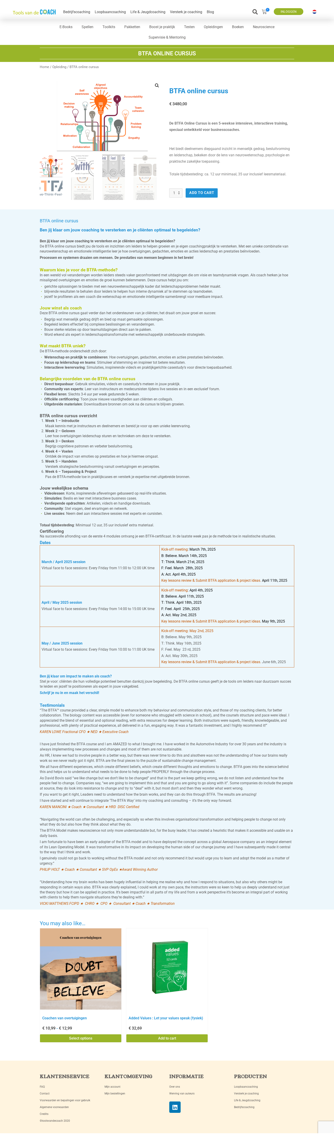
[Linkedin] (175, 1107)
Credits (44, 1114)
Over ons (174, 1086)
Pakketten (132, 27)
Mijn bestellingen (115, 1093)
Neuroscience (263, 27)
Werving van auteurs (181, 1093)
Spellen (87, 27)
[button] (255, 12)
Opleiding (59, 67)
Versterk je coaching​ (186, 12)
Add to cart (201, 193)
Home (44, 67)
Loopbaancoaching (110, 12)
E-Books (66, 27)
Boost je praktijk (162, 27)
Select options (80, 1038)
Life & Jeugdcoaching (147, 12)
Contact (45, 1093)
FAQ (42, 1086)
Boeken (238, 27)
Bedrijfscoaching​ (76, 12)
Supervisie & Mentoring (167, 37)
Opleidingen (213, 27)
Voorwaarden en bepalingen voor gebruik (65, 1100)
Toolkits (108, 27)
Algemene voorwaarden (54, 1107)
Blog (210, 12)
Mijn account (112, 1086)
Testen (189, 27)
